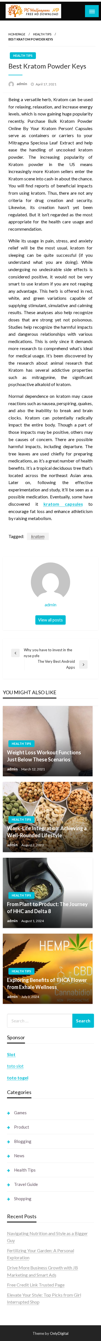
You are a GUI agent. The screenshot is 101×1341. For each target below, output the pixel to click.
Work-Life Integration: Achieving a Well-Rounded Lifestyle (47, 831)
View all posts (50, 620)
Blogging (22, 1141)
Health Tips (42, 34)
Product (21, 1126)
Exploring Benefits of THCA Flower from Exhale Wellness (47, 983)
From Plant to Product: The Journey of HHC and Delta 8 (47, 907)
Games (20, 1112)
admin (22, 83)
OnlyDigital (59, 1333)
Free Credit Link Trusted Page (36, 1284)
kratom (38, 536)
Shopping (22, 1198)
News (19, 1155)
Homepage (16, 34)
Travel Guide (26, 1184)
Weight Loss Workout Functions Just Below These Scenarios (44, 756)
